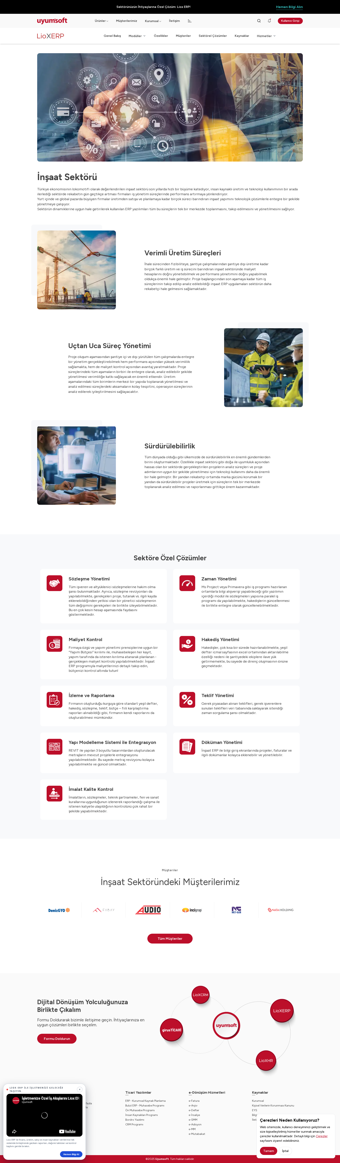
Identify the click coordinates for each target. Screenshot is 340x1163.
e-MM (192, 1129)
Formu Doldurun (57, 1039)
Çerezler (322, 1136)
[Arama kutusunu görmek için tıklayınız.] (259, 21)
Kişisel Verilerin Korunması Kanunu (273, 1105)
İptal (285, 1151)
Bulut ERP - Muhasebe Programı (144, 1105)
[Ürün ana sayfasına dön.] (70, 36)
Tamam (268, 1151)
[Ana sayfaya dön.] (63, 21)
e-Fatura (194, 1101)
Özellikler (161, 36)
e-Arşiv (193, 1105)
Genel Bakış (112, 36)
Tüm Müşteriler (170, 938)
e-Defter (194, 1110)
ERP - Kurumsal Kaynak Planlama (145, 1101)
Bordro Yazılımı (134, 1119)
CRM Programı (134, 1124)
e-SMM (193, 1119)
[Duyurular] (269, 21)
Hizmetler (264, 36)
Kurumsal (152, 21)
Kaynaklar (242, 36)
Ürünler (100, 21)
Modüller (135, 36)
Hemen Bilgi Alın (289, 7)
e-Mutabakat (197, 1134)
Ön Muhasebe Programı (140, 1110)
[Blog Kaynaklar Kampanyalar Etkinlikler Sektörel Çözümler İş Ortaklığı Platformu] (190, 21)
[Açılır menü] (160, 21)
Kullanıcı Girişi (290, 20)
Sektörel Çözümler (213, 36)
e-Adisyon (195, 1124)
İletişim (174, 21)
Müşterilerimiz (126, 21)
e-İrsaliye (194, 1115)
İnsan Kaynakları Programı (141, 1115)
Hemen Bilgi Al (71, 1154)
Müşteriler (183, 36)
